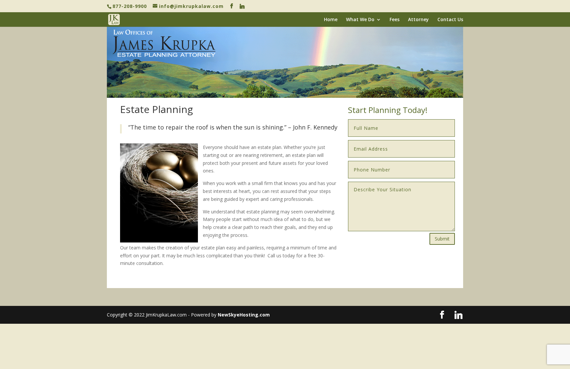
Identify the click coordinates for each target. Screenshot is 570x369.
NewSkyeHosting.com (244, 315)
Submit (442, 239)
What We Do (360, 19)
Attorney (418, 19)
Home (330, 19)
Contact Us (450, 19)
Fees (394, 19)
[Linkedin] (242, 6)
